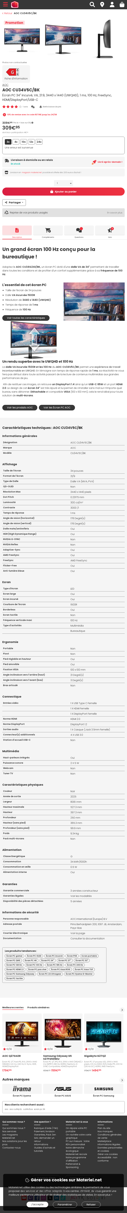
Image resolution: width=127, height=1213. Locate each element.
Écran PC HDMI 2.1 (15, 969)
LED (72, 589)
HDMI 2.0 (75, 719)
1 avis (25, 106)
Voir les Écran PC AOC (57, 407)
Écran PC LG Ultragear (50, 974)
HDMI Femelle (81, 708)
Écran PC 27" (65, 960)
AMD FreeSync (78, 560)
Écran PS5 (72, 956)
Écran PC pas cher (37, 969)
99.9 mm (75, 828)
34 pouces (76, 471)
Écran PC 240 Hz (75, 965)
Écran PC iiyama (22, 1095)
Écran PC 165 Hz (54, 965)
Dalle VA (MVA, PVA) (82, 481)
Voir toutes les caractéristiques (26, 318)
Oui (72, 529)
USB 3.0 (79, 735)
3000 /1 (74, 508)
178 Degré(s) (77, 518)
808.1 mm (75, 802)
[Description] (17, 230)
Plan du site (104, 1128)
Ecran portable (89, 956)
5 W (76, 763)
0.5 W (73, 867)
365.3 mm (76, 823)
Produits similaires (38, 1007)
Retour (8, 13)
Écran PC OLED (34, 956)
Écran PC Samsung (103, 1095)
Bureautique (77, 631)
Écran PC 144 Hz (34, 965)
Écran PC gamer (14, 956)
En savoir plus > (103, 1195)
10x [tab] (24, 142)
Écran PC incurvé (54, 956)
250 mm (75, 817)
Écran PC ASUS (63, 1095)
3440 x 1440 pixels (80, 492)
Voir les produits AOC (20, 407)
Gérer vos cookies (108, 1154)
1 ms (72, 513)
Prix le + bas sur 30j (22, 122)
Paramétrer (65, 1204)
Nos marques (105, 1131)
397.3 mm (76, 812)
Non (72, 486)
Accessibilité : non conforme (107, 1159)
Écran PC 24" (47, 960)
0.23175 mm (77, 497)
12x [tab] (31, 142)
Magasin (104, 2)
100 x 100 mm (77, 669)
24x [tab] (39, 142)
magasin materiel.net (32, 172)
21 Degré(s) (77, 675)
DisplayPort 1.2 (78, 724)
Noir (72, 791)
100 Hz (74, 620)
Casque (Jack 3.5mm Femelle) (92, 729)
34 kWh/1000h (78, 862)
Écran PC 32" (82, 960)
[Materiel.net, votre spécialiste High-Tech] (15, 4)
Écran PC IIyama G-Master (79, 974)
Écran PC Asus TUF (84, 969)
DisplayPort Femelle (85, 714)
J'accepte (37, 1204)
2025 (73, 796)
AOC (5, 85)
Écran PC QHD (13, 960)
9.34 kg (74, 833)
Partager (14, 202)
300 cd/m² (76, 502)
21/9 (72, 476)
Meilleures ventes (13, 1007)
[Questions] (79, 230)
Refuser (91, 1204)
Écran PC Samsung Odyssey (20, 974)
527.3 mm (76, 807)
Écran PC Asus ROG (60, 969)
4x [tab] (16, 142)
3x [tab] (8, 142)
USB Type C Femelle (85, 703)
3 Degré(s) (76, 680)
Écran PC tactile (15, 978)
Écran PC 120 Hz (14, 965)
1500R (73, 604)
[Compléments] (48, 230)
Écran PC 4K (31, 960)
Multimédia (77, 625)
